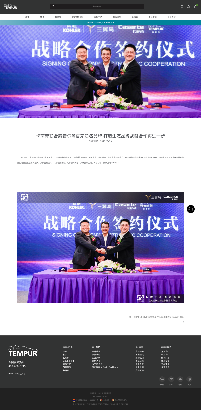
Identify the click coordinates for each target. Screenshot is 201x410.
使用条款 (140, 364)
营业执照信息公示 (121, 400)
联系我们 (165, 354)
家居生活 (98, 17)
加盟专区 (171, 17)
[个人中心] (188, 6)
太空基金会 (97, 364)
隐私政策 (140, 360)
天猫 (162, 384)
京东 (171, 384)
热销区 (135, 17)
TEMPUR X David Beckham (105, 367)
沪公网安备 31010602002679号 (86, 400)
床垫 (27, 17)
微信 (180, 384)
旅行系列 (117, 17)
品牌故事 (96, 351)
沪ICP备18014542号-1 (100, 396)
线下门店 (165, 357)
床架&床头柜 (77, 17)
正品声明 (152, 17)
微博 (189, 384)
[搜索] (53, 6)
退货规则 (140, 357)
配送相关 (140, 354)
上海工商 (106, 400)
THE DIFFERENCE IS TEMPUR (100, 22)
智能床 (58, 17)
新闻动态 (96, 354)
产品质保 (140, 370)
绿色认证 (96, 360)
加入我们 (165, 351)
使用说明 (140, 367)
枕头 (42, 17)
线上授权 (165, 360)
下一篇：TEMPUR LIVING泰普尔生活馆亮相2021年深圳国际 (154, 317)
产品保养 (140, 351)
